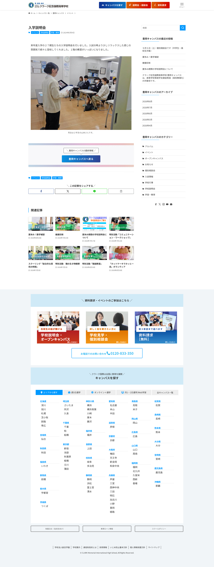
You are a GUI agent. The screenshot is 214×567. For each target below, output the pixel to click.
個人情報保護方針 (137, 547)
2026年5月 (147, 119)
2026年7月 (147, 107)
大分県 (157, 441)
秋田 (43, 452)
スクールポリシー (159, 528)
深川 (43, 405)
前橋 (43, 479)
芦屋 (112, 479)
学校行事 (149, 182)
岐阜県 (89, 457)
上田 (89, 448)
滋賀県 (112, 422)
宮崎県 (157, 454)
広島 (135, 436)
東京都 (66, 444)
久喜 (66, 413)
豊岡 (112, 507)
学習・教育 (55, 32)
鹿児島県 (158, 468)
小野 (112, 503)
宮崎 (158, 459)
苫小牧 (44, 417)
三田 (112, 491)
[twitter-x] (159, 204)
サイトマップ (154, 547)
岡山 (135, 422)
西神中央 (114, 487)
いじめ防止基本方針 (118, 547)
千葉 (66, 426)
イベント (35, 32)
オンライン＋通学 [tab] (102, 392)
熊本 (158, 432)
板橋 (66, 460)
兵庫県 (112, 475)
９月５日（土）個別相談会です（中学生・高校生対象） (162, 49)
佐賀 (158, 405)
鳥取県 (135, 401)
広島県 (135, 432)
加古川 (113, 499)
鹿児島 (159, 472)
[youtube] (167, 204)
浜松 (89, 483)
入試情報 (149, 176)
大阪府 (112, 449)
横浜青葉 (91, 409)
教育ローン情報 (107, 528)
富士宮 (90, 487)
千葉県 (66, 422)
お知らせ (149, 164)
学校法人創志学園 (62, 547)
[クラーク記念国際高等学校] (48, 5)
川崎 (89, 413)
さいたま (68, 405)
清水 (89, 491)
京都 (112, 440)
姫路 (112, 511)
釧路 (43, 421)
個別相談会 (150, 170)
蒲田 (66, 468)
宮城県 (43, 434)
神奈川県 (90, 401)
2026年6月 (147, 113)
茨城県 (43, 502)
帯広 (43, 425)
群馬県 (43, 475)
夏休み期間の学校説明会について (157, 68)
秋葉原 (67, 456)
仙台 (43, 439)
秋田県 (43, 448)
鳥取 (135, 405)
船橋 (66, 435)
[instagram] (163, 204)
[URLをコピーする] (121, 191)
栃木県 (43, 488)
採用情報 (103, 547)
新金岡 (113, 461)
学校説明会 (45, 32)
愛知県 (112, 401)
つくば (44, 506)
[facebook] (155, 204)
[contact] (171, 204)
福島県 (43, 461)
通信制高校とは (90, 547)
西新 (135, 479)
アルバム (149, 146)
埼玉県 (66, 401)
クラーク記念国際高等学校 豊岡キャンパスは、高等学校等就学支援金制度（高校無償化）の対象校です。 (163, 78)
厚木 (89, 417)
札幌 (43, 413)
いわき (44, 466)
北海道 (43, 401)
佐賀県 (157, 401)
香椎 (135, 483)
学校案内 (76, 547)
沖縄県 (157, 481)
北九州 (136, 471)
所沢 (66, 409)
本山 (112, 409)
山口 (135, 449)
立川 (66, 464)
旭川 (43, 409)
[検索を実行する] (183, 28)
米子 (135, 409)
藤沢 (89, 421)
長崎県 (157, 414)
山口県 (135, 445)
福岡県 (135, 462)
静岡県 (89, 475)
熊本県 (157, 427)
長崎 (158, 418)
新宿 (66, 448)
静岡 (89, 479)
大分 (158, 445)
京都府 (112, 436)
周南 (135, 453)
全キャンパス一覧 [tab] (165, 392)
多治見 (90, 466)
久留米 (136, 475)
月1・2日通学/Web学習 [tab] (135, 392)
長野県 (89, 444)
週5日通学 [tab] (76, 392)
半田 (112, 413)
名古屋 (113, 405)
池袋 (66, 452)
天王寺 (113, 457)
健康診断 (146, 62)
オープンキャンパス (154, 158)
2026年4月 (147, 125)
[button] (182, 5)
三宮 (112, 483)
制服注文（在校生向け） (55, 528)
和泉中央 (114, 466)
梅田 (112, 453)
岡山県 (135, 418)
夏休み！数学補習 (150, 56)
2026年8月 (147, 101)
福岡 (135, 467)
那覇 (158, 485)
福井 (89, 435)
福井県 (89, 430)
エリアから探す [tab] (50, 392)
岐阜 (89, 461)
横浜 (89, 405)
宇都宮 (44, 492)
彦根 (112, 426)
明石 (112, 495)
